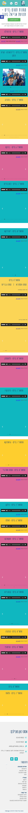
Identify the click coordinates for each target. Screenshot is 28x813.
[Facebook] (16, 759)
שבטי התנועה (22, 772)
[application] (14, 37)
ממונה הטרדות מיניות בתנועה (18, 800)
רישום (24, 780)
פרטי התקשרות (22, 795)
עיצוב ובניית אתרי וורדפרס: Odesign (14, 811)
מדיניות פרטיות (22, 784)
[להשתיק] (7, 37)
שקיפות (24, 786)
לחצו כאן (18, 41)
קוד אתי (24, 782)
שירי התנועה (22, 771)
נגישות (24, 789)
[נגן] (25, 37)
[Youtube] (11, 759)
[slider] (3, 37)
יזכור (25, 774)
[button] (2, 17)
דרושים (24, 787)
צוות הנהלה (23, 797)
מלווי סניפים (23, 799)
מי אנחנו (24, 769)
